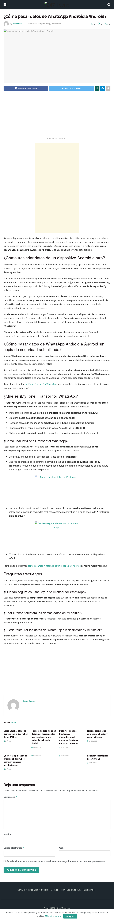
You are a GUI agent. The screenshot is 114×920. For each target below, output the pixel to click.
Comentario (10, 796)
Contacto (21, 889)
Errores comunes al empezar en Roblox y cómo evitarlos (97, 733)
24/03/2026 (9, 769)
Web (61, 847)
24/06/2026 (9, 741)
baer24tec (17, 23)
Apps (42, 23)
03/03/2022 (32, 23)
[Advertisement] (57, 115)
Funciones (56, 23)
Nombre (9, 834)
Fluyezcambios (89, 889)
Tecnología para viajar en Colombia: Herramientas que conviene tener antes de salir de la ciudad (43, 737)
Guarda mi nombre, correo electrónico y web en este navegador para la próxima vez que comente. (56, 861)
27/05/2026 (65, 747)
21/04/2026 (92, 741)
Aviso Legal (33, 889)
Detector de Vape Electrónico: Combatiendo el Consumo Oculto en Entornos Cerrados (69, 737)
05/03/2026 (65, 756)
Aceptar (70, 916)
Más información (53, 916)
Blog (48, 23)
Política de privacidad (70, 889)
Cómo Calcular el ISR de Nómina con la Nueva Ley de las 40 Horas (16, 733)
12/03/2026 (37, 756)
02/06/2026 (37, 747)
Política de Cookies (49, 889)
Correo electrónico (14, 847)
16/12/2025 (92, 763)
